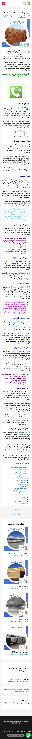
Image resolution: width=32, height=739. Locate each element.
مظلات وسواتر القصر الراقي (11, 16)
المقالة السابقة (16, 509)
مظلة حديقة (23, 478)
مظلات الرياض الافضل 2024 (18, 467)
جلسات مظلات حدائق (20, 488)
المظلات (26, 555)
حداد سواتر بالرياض (20, 480)
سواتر (21, 368)
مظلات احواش (22, 471)
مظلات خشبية (22, 494)
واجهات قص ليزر (21, 484)
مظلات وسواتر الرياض (20, 490)
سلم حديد (23, 495)
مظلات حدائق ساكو (21, 492)
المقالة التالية (16, 514)
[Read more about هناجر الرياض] (16, 605)
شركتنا (25, 432)
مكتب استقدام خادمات (20, 501)
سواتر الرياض (22, 503)
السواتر (22, 16)
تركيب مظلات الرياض (20, 473)
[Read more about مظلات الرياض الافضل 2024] (16, 539)
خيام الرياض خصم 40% (19, 652)
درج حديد (23, 497)
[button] (28, 735)
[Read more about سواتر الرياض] (16, 572)
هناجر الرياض (23, 619)
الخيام (26, 654)
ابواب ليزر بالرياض (21, 476)
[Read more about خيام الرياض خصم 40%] (16, 637)
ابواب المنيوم (22, 469)
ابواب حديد (23, 486)
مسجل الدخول (16, 703)
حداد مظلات (22, 482)
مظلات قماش (22, 474)
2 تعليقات (27, 16)
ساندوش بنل (22, 499)
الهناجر (26, 621)
